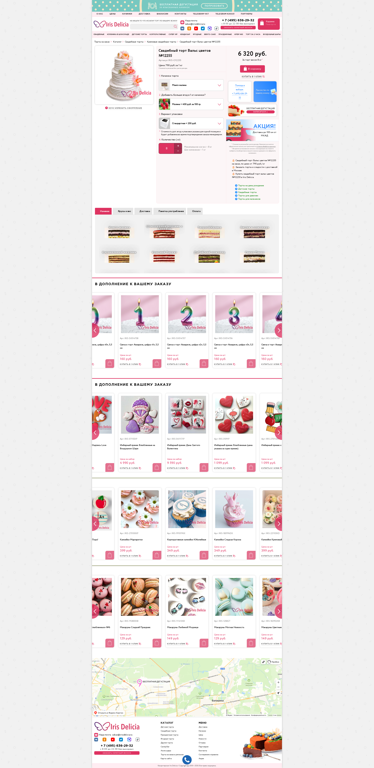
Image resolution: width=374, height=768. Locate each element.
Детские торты (246, 189)
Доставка (145, 211)
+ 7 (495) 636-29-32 (238, 20)
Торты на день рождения (251, 185)
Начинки (104, 211)
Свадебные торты (247, 192)
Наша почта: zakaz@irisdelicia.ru (195, 22)
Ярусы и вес (124, 211)
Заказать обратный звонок (238, 28)
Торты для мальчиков (249, 199)
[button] (278, 330)
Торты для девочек (248, 195)
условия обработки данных (266, 146)
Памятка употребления (171, 211)
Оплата (196, 211)
